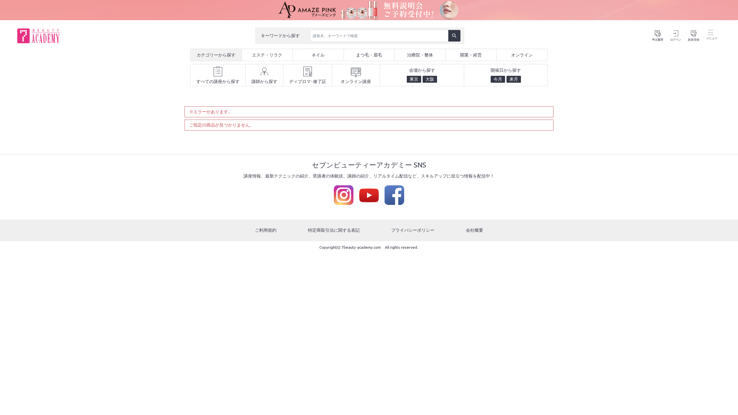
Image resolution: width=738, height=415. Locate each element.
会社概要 (474, 230)
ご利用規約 (265, 230)
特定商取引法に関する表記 (334, 230)
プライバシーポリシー (412, 230)
